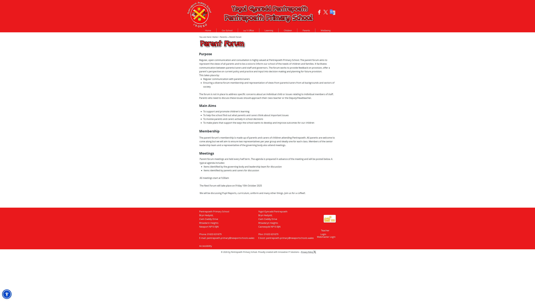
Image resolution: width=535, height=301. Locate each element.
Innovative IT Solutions (288, 252)
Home (215, 37)
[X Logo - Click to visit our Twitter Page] (326, 12)
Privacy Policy (307, 252)
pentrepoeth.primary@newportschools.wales (230, 238)
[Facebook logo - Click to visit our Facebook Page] (319, 12)
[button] (227, 30)
